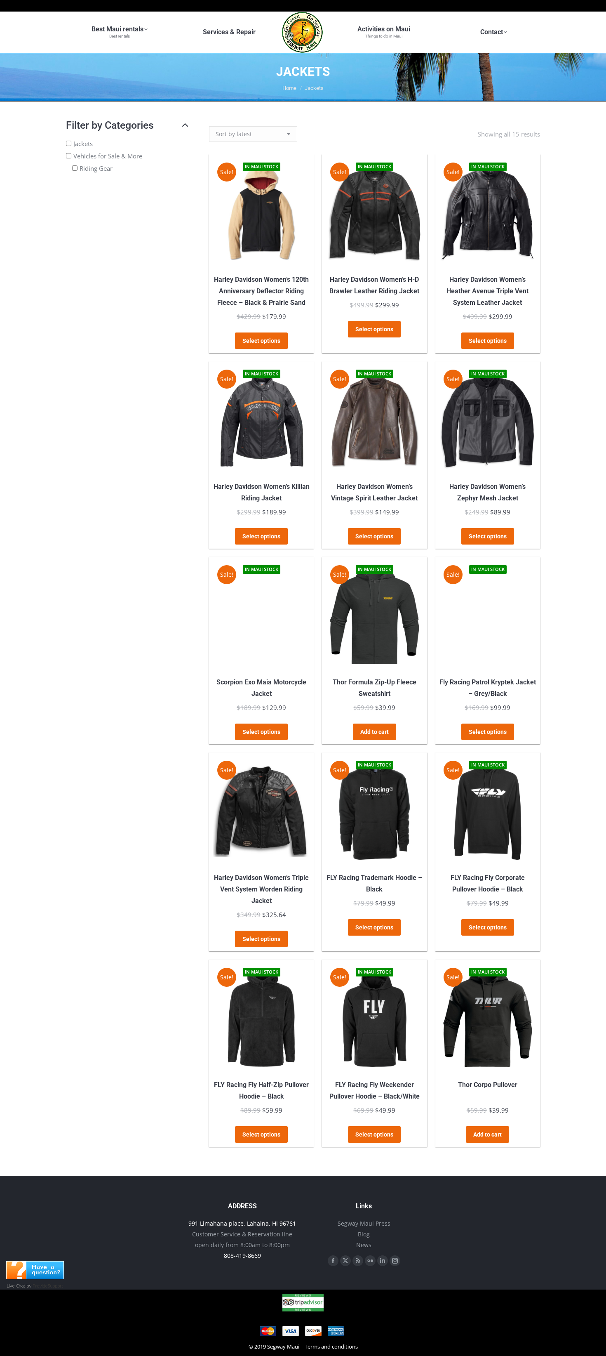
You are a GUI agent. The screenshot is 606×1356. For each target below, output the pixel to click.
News (363, 1245)
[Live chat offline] (35, 1277)
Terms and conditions (331, 1346)
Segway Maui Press (364, 1223)
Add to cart (374, 732)
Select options (261, 340)
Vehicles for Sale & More (107, 156)
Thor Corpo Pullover (487, 1085)
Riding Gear (96, 168)
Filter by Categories (110, 125)
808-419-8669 (242, 1255)
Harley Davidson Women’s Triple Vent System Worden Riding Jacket (261, 889)
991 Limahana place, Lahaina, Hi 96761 (242, 1223)
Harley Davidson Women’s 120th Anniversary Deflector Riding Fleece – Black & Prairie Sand (261, 291)
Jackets (83, 143)
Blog (364, 1234)
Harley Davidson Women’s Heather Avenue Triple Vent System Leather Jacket (487, 291)
